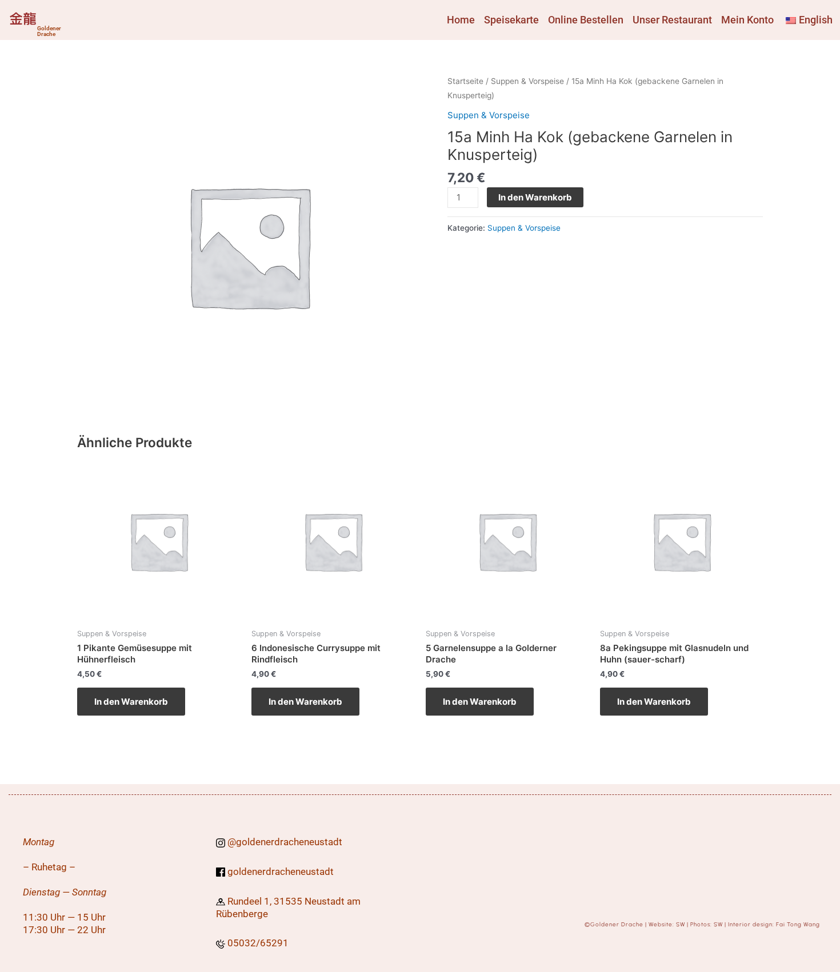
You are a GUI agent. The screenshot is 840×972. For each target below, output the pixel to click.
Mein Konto (747, 20)
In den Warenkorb (535, 197)
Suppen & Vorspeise (527, 81)
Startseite (465, 81)
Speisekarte (511, 20)
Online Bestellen (585, 20)
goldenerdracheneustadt (289, 842)
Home (461, 20)
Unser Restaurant (672, 20)
